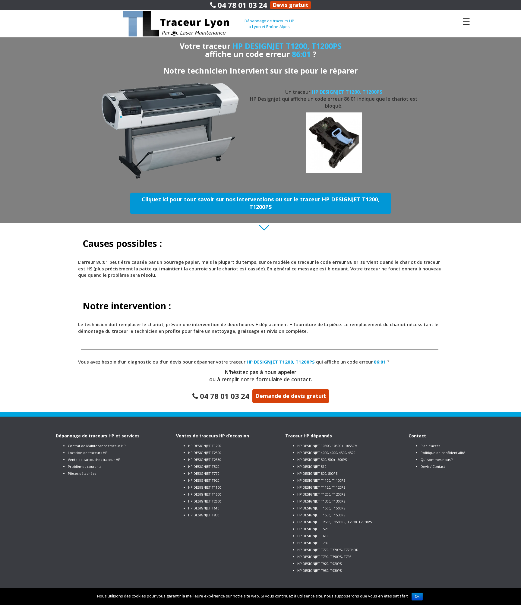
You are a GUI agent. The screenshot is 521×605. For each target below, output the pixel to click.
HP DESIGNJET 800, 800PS (317, 473)
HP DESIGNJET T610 (203, 508)
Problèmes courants (84, 466)
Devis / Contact (433, 466)
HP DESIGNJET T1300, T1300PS (321, 501)
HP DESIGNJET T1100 (204, 487)
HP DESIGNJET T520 (203, 466)
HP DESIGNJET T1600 (204, 494)
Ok (417, 596)
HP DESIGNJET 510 (311, 466)
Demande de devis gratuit (290, 395)
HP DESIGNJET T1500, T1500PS (321, 508)
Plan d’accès (430, 445)
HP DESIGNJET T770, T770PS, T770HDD (327, 549)
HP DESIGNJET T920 (203, 480)
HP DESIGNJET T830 (203, 515)
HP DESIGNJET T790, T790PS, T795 (324, 556)
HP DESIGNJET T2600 (204, 501)
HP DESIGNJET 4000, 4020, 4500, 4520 (326, 452)
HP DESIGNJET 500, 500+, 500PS (322, 459)
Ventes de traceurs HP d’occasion (212, 436)
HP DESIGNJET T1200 (204, 445)
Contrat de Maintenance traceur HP (97, 445)
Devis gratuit (290, 4)
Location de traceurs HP (87, 452)
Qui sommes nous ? (437, 459)
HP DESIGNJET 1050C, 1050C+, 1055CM (327, 445)
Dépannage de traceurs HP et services (98, 436)
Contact (417, 436)
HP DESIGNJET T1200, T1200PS (321, 494)
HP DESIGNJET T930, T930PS (319, 570)
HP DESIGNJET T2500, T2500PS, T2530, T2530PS (334, 522)
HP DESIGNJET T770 (203, 473)
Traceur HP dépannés (308, 436)
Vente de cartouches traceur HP (94, 459)
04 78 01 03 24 (241, 5)
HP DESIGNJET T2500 (204, 452)
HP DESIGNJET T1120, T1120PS (321, 487)
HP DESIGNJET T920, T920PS (319, 563)
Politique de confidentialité (443, 452)
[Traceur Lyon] (184, 23)
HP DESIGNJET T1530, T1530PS (321, 515)
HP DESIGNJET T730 (312, 542)
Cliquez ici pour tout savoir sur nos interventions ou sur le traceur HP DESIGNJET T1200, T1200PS (260, 203)
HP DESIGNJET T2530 (204, 459)
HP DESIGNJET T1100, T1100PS (321, 480)
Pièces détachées (82, 473)
